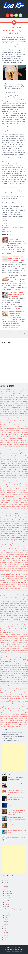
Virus (12, 718)
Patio (12, 630)
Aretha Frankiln (24, 409)
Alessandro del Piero (23, 399)
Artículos (25, 411)
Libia (27, 570)
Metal (1, 598)
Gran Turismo (21, 521)
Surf (19, 687)
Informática (19, 541)
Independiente (14, 539)
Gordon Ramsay (6, 521)
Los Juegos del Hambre (6, 576)
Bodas (16, 426)
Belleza (16, 423)
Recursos (17, 654)
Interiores (25, 545)
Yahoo (12, 724)
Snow (13, 679)
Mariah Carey (19, 584)
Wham (26, 720)
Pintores (12, 638)
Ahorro (17, 397)
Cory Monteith (24, 457)
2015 (15, 390)
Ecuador (20, 479)
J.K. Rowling (25, 548)
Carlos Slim (3, 436)
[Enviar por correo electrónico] (2, 220)
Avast (20, 415)
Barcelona (25, 419)
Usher (6, 709)
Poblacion (8, 642)
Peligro (10, 632)
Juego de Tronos (24, 554)
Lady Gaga (25, 564)
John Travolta (3, 554)
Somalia (7, 681)
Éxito (21, 500)
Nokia (16, 617)
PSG (13, 648)
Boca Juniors (10, 426)
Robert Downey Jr (12, 663)
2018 (24, 390)
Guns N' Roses (8, 525)
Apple (11, 409)
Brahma (5, 428)
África (7, 397)
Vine (1, 718)
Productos (25, 646)
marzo (6, 913)
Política (19, 642)
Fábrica (1, 502)
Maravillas (20, 582)
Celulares (25, 438)
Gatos (1, 517)
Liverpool (2, 574)
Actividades (15, 393)
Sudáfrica (19, 685)
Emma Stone (11, 490)
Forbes (26, 510)
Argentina (3, 411)
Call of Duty (25, 430)
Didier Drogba (24, 471)
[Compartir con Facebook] (6, 220)
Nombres (21, 617)
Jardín (1, 552)
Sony (19, 681)
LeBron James (3, 568)
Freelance (2, 514)
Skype (1, 679)
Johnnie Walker (10, 554)
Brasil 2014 (14, 428)
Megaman (18, 594)
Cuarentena (2, 463)
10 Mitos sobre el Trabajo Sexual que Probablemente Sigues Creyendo (16, 294)
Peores (26, 632)
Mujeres (25, 607)
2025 (5, 880)
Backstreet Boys (14, 417)
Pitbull (10, 640)
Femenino (2, 506)
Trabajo (11, 703)
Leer (16, 568)
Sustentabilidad (24, 687)
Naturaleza (12, 611)
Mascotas (2, 590)
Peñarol (22, 632)
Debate (16, 467)
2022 (5, 887)
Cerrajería (4, 440)
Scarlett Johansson (23, 669)
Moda (21, 603)
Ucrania (15, 707)
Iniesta (1, 543)
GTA (12, 523)
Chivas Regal (19, 444)
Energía (9, 492)
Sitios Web (21, 677)
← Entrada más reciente (7, 333)
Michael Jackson (19, 598)
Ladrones (19, 564)
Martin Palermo (24, 588)
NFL (8, 615)
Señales (26, 671)
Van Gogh (25, 709)
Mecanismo (6, 592)
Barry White (7, 421)
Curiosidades (4, 465)
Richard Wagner (18, 660)
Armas (8, 411)
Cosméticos (2, 459)
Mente (12, 596)
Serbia (7, 673)
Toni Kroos (2, 701)
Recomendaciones (4, 654)
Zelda (1, 726)
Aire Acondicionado (23, 397)
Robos (19, 663)
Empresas (2, 492)
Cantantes (15, 434)
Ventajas (4, 229)
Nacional (22, 609)
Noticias (2, 619)
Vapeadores (10, 710)
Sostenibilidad (24, 681)
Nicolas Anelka (19, 615)
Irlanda (2, 549)
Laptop (13, 566)
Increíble (8, 539)
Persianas (19, 634)
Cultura (26, 463)
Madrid (7, 580)
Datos (26, 465)
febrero (7, 915)
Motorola (21, 605)
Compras (26, 452)
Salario (8, 667)
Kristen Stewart (17, 562)
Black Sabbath (3, 426)
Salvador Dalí (18, 667)
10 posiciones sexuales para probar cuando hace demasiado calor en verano (16, 258)
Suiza (9, 687)
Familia (22, 502)
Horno (26, 531)
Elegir (18, 486)
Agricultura (11, 397)
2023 (7, 392)
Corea (9, 455)
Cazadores (5, 438)
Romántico (8, 665)
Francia (22, 512)
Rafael (26, 650)
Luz (5, 578)
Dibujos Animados (16, 471)
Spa (1, 683)
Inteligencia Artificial (14, 545)
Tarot (26, 689)
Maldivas (16, 580)
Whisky (12, 722)
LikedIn (6, 572)
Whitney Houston (19, 722)
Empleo (26, 490)
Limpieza (10, 572)
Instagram (12, 543)
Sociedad (18, 679)
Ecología (9, 479)
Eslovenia (15, 494)
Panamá (17, 627)
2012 (5, 390)
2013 (8, 390)
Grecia (1, 523)
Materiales (7, 590)
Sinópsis (12, 677)
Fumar (13, 514)
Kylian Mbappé (3, 564)
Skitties (26, 677)
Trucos (6, 705)
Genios (5, 518)
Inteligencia (3, 545)
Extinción (25, 500)
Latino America (24, 566)
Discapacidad (8, 475)
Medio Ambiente (23, 592)
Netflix (13, 613)
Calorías (9, 432)
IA (19, 535)
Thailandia (15, 694)
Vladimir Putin (21, 718)
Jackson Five (10, 550)
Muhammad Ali (18, 607)
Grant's (26, 521)
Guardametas (17, 523)
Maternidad (13, 590)
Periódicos (12, 634)
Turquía (2, 707)
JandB (23, 550)
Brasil (9, 428)
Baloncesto (2, 419)
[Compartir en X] (5, 220)
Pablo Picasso (3, 625)
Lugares (14, 576)
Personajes (25, 634)
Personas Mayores (12, 636)
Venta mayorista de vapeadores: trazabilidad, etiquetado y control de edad (16, 792)
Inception (2, 539)
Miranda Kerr (12, 603)
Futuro (21, 514)
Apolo (8, 409)
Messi (21, 596)
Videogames (17, 716)
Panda (21, 627)
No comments (8, 231)
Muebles (11, 607)
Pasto (9, 630)
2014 (12, 390)
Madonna (2, 580)
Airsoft (1, 399)
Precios (20, 644)
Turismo (25, 705)
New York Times (19, 613)
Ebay (5, 479)
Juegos (1, 556)
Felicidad (26, 504)
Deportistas (24, 469)
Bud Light (6, 430)
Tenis (22, 692)
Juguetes (2, 558)
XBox (9, 724)
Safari (5, 667)
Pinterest (7, 638)
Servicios (11, 673)
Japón (26, 550)
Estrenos (19, 498)
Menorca (8, 596)
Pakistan (9, 627)
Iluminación (19, 537)
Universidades (21, 707)
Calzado (14, 432)
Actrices (26, 394)
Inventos (15, 547)
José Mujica (17, 554)
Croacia (21, 461)
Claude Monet (24, 446)
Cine (10, 446)
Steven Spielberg (8, 685)
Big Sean (16, 424)
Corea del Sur (24, 456)
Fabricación (6, 502)
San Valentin (9, 669)
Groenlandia (7, 523)
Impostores (25, 537)
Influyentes (6, 541)
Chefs (13, 442)
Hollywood (25, 529)
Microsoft (11, 601)
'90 (3, 390)
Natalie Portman (4, 611)
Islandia (7, 549)
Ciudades (18, 446)
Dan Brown (22, 465)
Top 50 (24, 701)
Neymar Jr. (3, 615)
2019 (27, 390)
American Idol (7, 405)
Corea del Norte (15, 456)
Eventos (18, 500)
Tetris (11, 694)
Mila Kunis (22, 601)
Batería (26, 421)
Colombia (8, 450)
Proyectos (8, 648)
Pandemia (25, 627)
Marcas (26, 582)
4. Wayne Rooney (16, 392)
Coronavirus (7, 457)
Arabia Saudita (16, 409)
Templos (12, 692)
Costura (20, 459)
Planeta (16, 640)
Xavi (27, 722)
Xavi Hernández (4, 724)
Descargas (8, 471)
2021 (4, 392)
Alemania (14, 399)
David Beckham (4, 467)
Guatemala (25, 523)
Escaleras (19, 492)
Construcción (21, 454)
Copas (6, 456)
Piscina (2, 640)
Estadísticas (18, 496)
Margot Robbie (11, 584)
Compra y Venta (14, 452)
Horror (1, 533)
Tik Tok (9, 698)
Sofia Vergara (24, 679)
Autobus (2, 415)
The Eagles (15, 696)
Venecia (9, 712)
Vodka (26, 718)
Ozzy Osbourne (24, 623)
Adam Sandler (3, 395)
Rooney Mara (21, 665)
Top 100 (17, 701)
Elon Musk (22, 486)
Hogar (16, 529)
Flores (18, 510)
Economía (15, 479)
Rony (15, 665)
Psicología (17, 648)
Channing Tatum (20, 440)
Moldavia (7, 605)
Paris (26, 629)
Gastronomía (24, 516)
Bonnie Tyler (25, 426)
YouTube (20, 724)
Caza (1, 438)
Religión (2, 658)
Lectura (9, 568)
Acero (11, 393)
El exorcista (14, 483)
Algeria (1, 401)
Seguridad (13, 671)
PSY (21, 648)
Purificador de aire (14, 650)
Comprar (21, 452)
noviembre (7, 893)
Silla (15, 675)
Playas (26, 640)
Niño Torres (3, 617)
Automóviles (11, 415)
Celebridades (13, 438)
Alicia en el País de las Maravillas (13, 401)
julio (6, 900)
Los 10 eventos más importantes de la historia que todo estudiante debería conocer (16, 812)
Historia (11, 529)
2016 (18, 390)
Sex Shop (16, 673)
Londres (8, 574)
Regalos (7, 656)
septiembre (8, 895)
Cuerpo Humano (12, 463)
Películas (5, 632)
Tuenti (13, 705)
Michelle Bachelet (4, 601)
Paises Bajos (3, 627)
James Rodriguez (17, 550)
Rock (23, 663)
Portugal (7, 644)
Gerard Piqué (11, 517)
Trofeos (2, 705)
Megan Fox (24, 594)
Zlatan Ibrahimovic (7, 726)
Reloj (6, 658)
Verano (14, 714)
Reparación (10, 658)
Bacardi (6, 417)
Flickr (15, 510)
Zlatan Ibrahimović (16, 726)
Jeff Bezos (8, 552)
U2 (12, 707)
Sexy (1, 675)
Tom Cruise (25, 698)
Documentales (3, 477)
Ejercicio (24, 481)
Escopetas (25, 492)
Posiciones (14, 644)
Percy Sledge (4, 634)
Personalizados (4, 636)
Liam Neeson (17, 570)
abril (6, 906)
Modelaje (25, 603)
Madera (26, 578)
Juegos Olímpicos (9, 556)
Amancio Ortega (18, 403)
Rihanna (11, 662)
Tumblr (17, 705)
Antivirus (26, 407)
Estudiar (8, 500)
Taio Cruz (7, 689)
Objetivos (2, 621)
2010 (5, 939)
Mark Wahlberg (12, 586)
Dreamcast (14, 477)
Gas (19, 516)
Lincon (14, 572)
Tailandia (2, 689)
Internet (2, 547)
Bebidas (6, 423)
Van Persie (3, 711)
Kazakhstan (9, 560)
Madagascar (20, 578)
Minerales (5, 603)
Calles (1, 432)
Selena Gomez (20, 671)
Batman (2, 423)
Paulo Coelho (22, 631)
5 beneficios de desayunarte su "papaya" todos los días (14, 30)
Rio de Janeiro (21, 661)
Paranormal (18, 629)
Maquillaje (9, 582)
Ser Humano (3, 673)
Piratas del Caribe (23, 638)
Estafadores (9, 498)
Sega (9, 671)
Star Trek (4, 683)
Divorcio (23, 475)
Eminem (20, 488)
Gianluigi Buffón (24, 517)
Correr (12, 457)
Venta (20, 712)
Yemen (16, 724)
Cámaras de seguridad (22, 432)
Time (12, 698)
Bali (20, 417)
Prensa (14, 646)
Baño (11, 419)
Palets (12, 627)
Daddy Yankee (15, 465)
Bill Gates (20, 425)
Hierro (26, 527)
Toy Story (6, 703)
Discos (13, 475)
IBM (21, 535)
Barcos (1, 421)
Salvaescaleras (24, 667)
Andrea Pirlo (22, 405)
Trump (9, 705)
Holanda (20, 529)
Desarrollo (2, 471)
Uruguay (2, 709)
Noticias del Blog (8, 619)
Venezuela (14, 712)
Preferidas (25, 644)
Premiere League (4, 646)
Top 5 (20, 701)
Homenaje (8, 531)
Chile (26, 442)
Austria (26, 413)
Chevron (18, 442)
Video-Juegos (10, 716)
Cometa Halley (16, 450)
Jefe (5, 552)
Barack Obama (18, 419)
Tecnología (10, 691)
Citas (14, 446)
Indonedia (25, 539)
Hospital (6, 533)
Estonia (14, 498)
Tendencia (18, 693)
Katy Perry (3, 560)
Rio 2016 (16, 661)
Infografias (13, 541)
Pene (13, 632)
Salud (12, 228)
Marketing (2, 588)
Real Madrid (24, 652)
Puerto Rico (7, 650)
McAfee (2, 592)
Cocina (14, 448)
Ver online (8, 714)
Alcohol (9, 399)
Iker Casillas (11, 537)
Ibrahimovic (25, 535)
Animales (13, 407)
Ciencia (6, 446)
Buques (20, 430)
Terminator (2, 694)
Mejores (2, 596)
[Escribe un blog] (4, 220)
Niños (8, 617)
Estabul (7, 496)
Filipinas (14, 508)
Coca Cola (3, 448)
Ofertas (18, 621)
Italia (20, 549)
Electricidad (3, 487)
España (26, 494)
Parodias (2, 630)
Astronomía (11, 413)
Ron (12, 665)
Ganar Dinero (6, 516)
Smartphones (7, 679)
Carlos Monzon (23, 434)
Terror (7, 694)
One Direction (3, 623)
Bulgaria (16, 430)
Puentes (2, 650)
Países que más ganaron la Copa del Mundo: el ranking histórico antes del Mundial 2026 (16, 839)
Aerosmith (25, 395)
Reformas (2, 656)
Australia (21, 413)
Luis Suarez (21, 576)
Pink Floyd (2, 638)
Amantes (26, 403)
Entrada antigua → (22, 333)
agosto (7, 898)
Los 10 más (15, 574)
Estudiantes (2, 500)
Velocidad (2, 712)
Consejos (14, 454)
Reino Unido (18, 656)
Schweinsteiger (3, 671)
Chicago (22, 442)
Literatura (25, 572)
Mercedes (17, 596)
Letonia (11, 570)
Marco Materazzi (4, 584)
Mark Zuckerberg (23, 586)
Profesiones (3, 648)
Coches (9, 448)
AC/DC (1, 393)
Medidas (17, 592)
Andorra (17, 405)
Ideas (1, 537)
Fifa (27, 506)
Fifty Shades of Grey (5, 508)
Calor (5, 432)
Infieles (2, 541)
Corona (1, 457)
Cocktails (19, 448)
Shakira (4, 675)
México (13, 598)
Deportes (16, 469)
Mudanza (5, 607)
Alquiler (2, 403)
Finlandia (11, 510)
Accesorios (6, 394)
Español (2, 496)
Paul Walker (16, 630)
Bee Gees (11, 423)
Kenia (14, 560)
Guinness (2, 525)
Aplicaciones (3, 409)
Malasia (12, 580)
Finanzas (6, 510)
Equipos (14, 492)
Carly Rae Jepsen (10, 436)
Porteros (2, 644)
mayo (6, 904)
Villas (26, 716)
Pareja (23, 629)
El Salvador (9, 485)
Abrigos (26, 392)
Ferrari (13, 506)
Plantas (22, 640)
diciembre (7, 891)
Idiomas (5, 537)
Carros (17, 436)
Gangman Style (14, 516)
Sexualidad (21, 228)
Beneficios (7, 228)
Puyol (20, 650)
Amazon (2, 405)
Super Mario (14, 687)
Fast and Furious (12, 504)
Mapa (4, 582)
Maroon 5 (12, 588)
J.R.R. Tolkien (3, 550)
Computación (3, 454)
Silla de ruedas (19, 675)
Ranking (3, 652)
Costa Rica (8, 459)
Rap (8, 652)
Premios (10, 646)
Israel (16, 548)
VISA (16, 718)
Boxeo (1, 428)
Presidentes (19, 646)
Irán (27, 547)
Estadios (12, 496)
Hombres (2, 531)
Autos (16, 415)
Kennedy (18, 560)
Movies (26, 605)
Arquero (12, 411)
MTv (1, 607)
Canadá (2, 434)
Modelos (2, 605)
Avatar (23, 415)
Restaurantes (6, 660)
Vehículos (25, 711)
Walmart (2, 720)
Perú (18, 636)
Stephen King (15, 683)
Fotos (8, 512)
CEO (1, 440)
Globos (1, 519)
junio (6, 902)
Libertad (23, 570)
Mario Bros (25, 584)
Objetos (6, 621)
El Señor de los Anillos (21, 485)
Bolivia (19, 426)
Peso (21, 636)
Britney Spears (21, 428)
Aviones (2, 417)
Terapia (26, 692)
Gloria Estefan (7, 519)
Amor (13, 405)
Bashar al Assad (14, 421)
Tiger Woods (3, 698)
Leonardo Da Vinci (23, 568)
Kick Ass (23, 560)
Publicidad (25, 648)
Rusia (1, 667)
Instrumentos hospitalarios (21, 543)
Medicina (12, 592)
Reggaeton (12, 656)
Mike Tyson (17, 601)
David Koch (12, 467)
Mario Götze (3, 586)
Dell (27, 467)
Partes (5, 630)
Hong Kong (21, 531)
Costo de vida (15, 459)
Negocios (26, 611)
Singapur (7, 677)
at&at (16, 413)
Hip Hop (6, 529)
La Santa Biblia (12, 564)
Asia (1, 413)
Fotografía (3, 512)
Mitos (17, 603)
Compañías (8, 452)
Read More (9, 253)
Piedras (24, 636)
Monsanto (12, 605)
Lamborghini (3, 566)
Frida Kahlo (8, 514)
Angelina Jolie (7, 407)
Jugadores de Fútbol (21, 556)
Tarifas (23, 689)
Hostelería (11, 533)
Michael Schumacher (9, 599)
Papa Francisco (4, 629)
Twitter (9, 707)
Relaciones (25, 656)
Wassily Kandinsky (19, 720)
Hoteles (16, 533)
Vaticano (20, 710)
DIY (27, 475)
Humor (7, 535)
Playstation (3, 642)
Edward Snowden (17, 481)
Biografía (26, 424)
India (20, 539)
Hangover (22, 525)
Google (22, 519)
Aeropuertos (20, 395)
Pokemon (13, 642)
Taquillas (15, 689)
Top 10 (11, 700)
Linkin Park (19, 572)
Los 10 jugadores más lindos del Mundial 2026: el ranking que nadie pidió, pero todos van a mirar (16, 819)
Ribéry (12, 660)
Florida (22, 510)
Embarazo (6, 488)
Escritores (2, 494)
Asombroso (5, 413)
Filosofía (23, 508)
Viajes (22, 714)
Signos (12, 675)
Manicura (21, 580)
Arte (21, 411)
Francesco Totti (15, 512)
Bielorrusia (11, 424)
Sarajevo (15, 669)
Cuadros (26, 461)
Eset (11, 494)
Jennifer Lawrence (15, 552)
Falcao (17, 502)
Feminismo (8, 506)
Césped (14, 440)
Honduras (14, 531)
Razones (17, 652)
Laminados (8, 566)
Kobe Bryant (10, 562)
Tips (15, 698)
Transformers (17, 703)
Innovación (6, 543)
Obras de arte (12, 621)
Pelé (1, 632)
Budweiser (11, 430)
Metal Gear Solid (7, 598)
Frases (26, 512)
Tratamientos (25, 703)
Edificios (4, 481)
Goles (16, 519)
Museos (12, 609)
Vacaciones (19, 709)
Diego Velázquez (4, 473)
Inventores (9, 547)
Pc (27, 631)
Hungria (12, 535)
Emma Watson (20, 490)
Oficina (22, 621)
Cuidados (20, 463)
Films (18, 508)
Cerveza (10, 440)
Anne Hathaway (19, 407)
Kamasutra (18, 558)
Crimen (1, 461)
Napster (26, 609)
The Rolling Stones (23, 696)
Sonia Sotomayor (14, 681)
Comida (22, 450)
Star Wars (9, 683)
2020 (1, 392)
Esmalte (21, 494)
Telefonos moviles (5, 693)
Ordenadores (14, 623)
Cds (8, 438)
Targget (20, 689)
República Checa (18, 658)
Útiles (14, 709)
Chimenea (2, 444)
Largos (17, 566)
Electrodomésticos (11, 487)
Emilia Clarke (14, 488)
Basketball (21, 421)
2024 (5, 882)
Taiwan (11, 689)
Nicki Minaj (12, 615)
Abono (22, 392)
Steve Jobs (21, 683)
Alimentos (25, 401)
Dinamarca (25, 473)
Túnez (21, 705)
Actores (21, 394)
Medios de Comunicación (7, 594)
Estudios (13, 500)
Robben (5, 663)
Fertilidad (17, 506)
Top (6, 701)
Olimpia (26, 621)
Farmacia (5, 504)
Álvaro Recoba (8, 403)
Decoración (22, 467)
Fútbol (17, 514)
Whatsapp (2, 722)
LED (13, 568)
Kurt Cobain (25, 562)
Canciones (8, 434)
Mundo (7, 609)
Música (17, 609)
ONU (9, 623)
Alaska (5, 399)
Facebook (13, 502)
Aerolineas (13, 395)
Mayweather (19, 590)
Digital (11, 473)
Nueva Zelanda (24, 619)
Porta (26, 642)
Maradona (14, 582)
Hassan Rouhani (7, 527)
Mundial (2, 609)
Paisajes (22, 625)
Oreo (19, 623)
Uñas (26, 707)
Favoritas (21, 504)
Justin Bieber (8, 558)
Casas (20, 436)
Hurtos (16, 535)
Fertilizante (23, 506)
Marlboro (8, 588)
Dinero (2, 475)
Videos (23, 716)
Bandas (8, 419)
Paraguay (11, 629)
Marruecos (17, 588)
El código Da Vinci (6, 483)
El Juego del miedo (22, 483)
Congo (9, 454)
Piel (27, 636)
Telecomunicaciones (18, 691)
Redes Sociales (24, 654)
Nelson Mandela (4, 613)
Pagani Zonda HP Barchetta (13, 625)
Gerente (17, 517)
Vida (6, 716)
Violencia (8, 718)
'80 (1, 390)
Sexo (16, 228)
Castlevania (25, 436)
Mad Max (14, 578)
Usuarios (10, 709)
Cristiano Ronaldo (11, 461)
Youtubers (25, 724)
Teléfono (26, 691)
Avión (26, 415)
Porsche (23, 642)
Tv (5, 707)
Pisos (6, 640)
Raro (12, 652)
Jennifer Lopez (24, 552)
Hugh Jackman (21, 533)
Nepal (9, 613)
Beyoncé (6, 425)
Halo (18, 525)
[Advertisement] (14, 757)
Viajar (17, 714)
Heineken (14, 527)
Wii (25, 722)
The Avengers (22, 694)
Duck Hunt (20, 477)
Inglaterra (25, 541)
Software (2, 681)
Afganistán (3, 397)
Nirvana (12, 617)
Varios (15, 711)
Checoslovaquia (7, 442)
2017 (21, 390)
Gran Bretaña (14, 521)
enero (6, 917)
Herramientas (20, 527)
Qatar (23, 650)
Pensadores (17, 632)
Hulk (27, 533)
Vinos (4, 718)
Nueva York (16, 619)
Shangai (8, 675)
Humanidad (2, 535)
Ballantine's (25, 417)
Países (26, 625)
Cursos (9, 465)
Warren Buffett (9, 720)
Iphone (20, 547)
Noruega (25, 617)
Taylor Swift (3, 691)
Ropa (26, 665)
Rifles (7, 661)
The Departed (7, 696)
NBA (22, 611)
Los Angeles (25, 574)
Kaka (13, 558)
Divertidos (18, 475)
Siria (16, 677)
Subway (14, 685)
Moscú (17, 605)
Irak (24, 547)
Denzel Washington (5, 469)
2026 (10, 392)
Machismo (9, 578)
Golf (19, 519)
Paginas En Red (13, 949)
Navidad (18, 611)
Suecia (5, 687)
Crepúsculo (25, 459)
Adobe (8, 395)
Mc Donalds (25, 590)
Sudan (23, 685)
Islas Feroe (12, 548)
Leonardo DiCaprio (4, 570)
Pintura (16, 638)
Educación (10, 481)
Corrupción (17, 457)
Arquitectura (17, 411)
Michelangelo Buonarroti (22, 599)
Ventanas (2, 714)
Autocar (6, 415)
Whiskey (8, 722)
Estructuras (25, 498)
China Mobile (12, 444)
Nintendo (25, 615)
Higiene (2, 529)
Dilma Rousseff (17, 473)
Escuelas (8, 494)
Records (12, 654)
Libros (2, 572)
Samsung (2, 669)
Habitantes (14, 525)
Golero (12, 519)
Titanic (19, 698)
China (7, 444)
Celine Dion (20, 438)
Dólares (9, 477)
